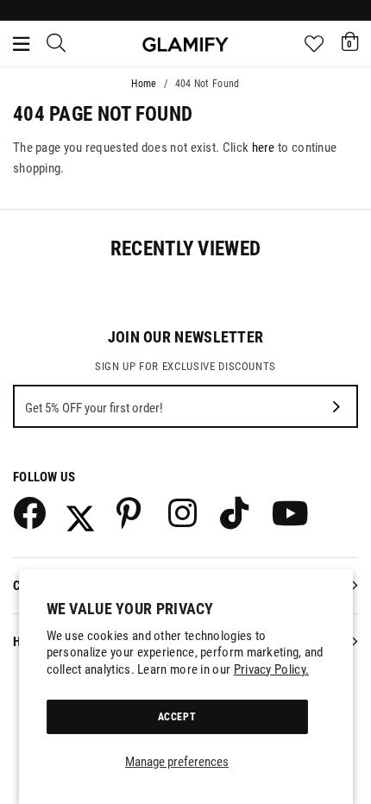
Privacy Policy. (272, 669)
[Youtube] (287, 512)
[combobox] (57, 44)
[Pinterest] (132, 512)
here (263, 147)
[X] (80, 512)
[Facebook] (28, 512)
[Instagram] (183, 512)
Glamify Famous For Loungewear (185, 44)
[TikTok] (235, 512)
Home (143, 84)
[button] (350, 41)
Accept (177, 717)
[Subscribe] (336, 406)
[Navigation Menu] (21, 44)
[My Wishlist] (314, 44)
